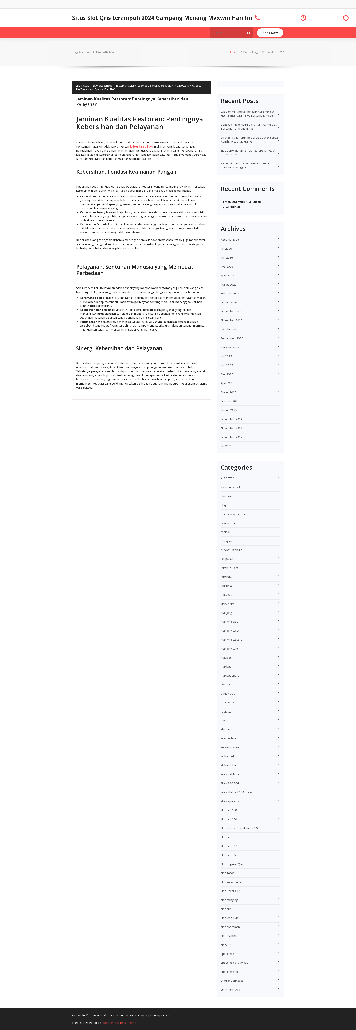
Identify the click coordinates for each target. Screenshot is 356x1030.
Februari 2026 (230, 293)
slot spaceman (230, 927)
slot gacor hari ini (232, 882)
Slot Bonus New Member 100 (240, 828)
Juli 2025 (226, 356)
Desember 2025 (232, 311)
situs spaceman (231, 801)
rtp (223, 720)
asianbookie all (230, 487)
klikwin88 (227, 595)
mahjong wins (230, 648)
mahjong (226, 613)
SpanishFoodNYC (105, 89)
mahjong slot (229, 621)
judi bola (226, 586)
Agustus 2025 (230, 347)
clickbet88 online (231, 550)
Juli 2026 (226, 248)
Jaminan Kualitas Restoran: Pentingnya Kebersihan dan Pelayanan (132, 101)
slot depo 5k (229, 855)
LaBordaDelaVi (146, 85)
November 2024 (232, 428)
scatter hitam (229, 738)
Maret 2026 (228, 284)
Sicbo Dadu (228, 756)
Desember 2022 (232, 437)
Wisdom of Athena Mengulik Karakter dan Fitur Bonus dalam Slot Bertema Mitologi (248, 113)
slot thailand (229, 936)
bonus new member (234, 514)
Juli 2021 (226, 446)
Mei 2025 (227, 374)
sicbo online (228, 765)
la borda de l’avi (141, 146)
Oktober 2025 (230, 329)
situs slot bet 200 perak (236, 792)
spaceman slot (230, 971)
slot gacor (227, 873)
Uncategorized (103, 85)
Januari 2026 (229, 302)
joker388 (227, 577)
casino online (229, 523)
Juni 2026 (227, 257)
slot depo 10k (230, 846)
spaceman (227, 954)
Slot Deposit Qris (232, 864)
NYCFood (195, 85)
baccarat (226, 496)
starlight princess (232, 980)
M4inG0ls (83, 85)
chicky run (227, 541)
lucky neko (227, 604)
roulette (226, 711)
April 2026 (227, 275)
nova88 (225, 684)
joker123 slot (229, 568)
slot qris (226, 909)
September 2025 (232, 338)
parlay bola (228, 693)
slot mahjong (229, 900)
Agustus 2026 (230, 239)
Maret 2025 (228, 392)
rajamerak (227, 702)
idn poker (227, 559)
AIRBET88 (227, 478)
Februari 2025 (230, 401)
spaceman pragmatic (234, 962)
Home (234, 52)
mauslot (226, 657)
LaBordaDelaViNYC (167, 85)
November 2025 (232, 320)
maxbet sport (230, 675)
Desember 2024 (232, 419)
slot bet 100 (229, 810)
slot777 (226, 945)
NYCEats (184, 85)
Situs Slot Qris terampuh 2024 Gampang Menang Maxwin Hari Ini (162, 17)
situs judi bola (230, 774)
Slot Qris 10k (229, 918)
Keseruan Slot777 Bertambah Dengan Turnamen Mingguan (246, 165)
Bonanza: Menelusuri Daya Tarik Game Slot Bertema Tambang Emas (249, 126)
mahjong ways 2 (231, 639)
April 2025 (227, 383)
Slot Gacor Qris (231, 891)
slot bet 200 (229, 819)
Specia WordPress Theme (119, 1022)
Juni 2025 (227, 365)
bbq (223, 505)
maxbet (226, 666)
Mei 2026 (227, 266)
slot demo (227, 837)
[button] (248, 32)
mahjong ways (230, 630)
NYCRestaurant (85, 89)
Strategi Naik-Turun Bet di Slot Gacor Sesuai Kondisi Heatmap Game (249, 139)
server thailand (230, 747)
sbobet (225, 729)
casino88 (227, 532)
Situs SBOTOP (230, 783)
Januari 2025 (229, 410)
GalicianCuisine (128, 85)
